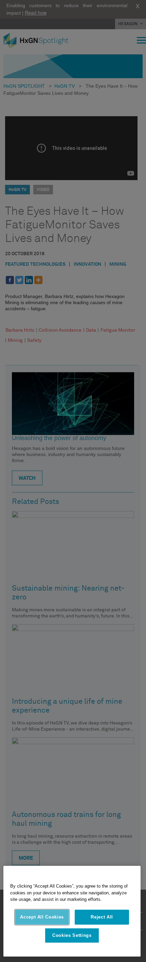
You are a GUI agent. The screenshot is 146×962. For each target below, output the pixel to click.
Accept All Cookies (42, 917)
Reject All (102, 917)
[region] (72, 911)
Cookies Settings (72, 935)
